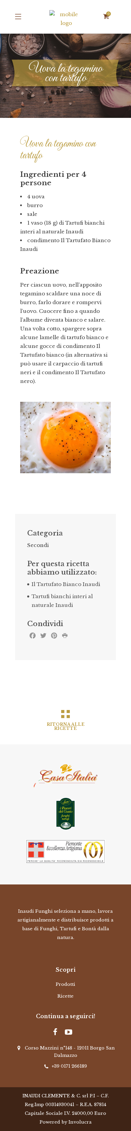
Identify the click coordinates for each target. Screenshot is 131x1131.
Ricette (65, 996)
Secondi (38, 545)
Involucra (80, 1122)
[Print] (64, 637)
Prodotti (65, 984)
